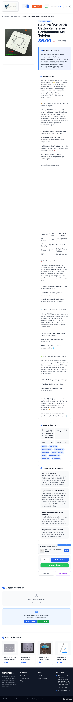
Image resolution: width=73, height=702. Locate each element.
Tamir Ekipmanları (15, 16)
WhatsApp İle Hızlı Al (56, 565)
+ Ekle (66, 550)
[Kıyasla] (65, 6)
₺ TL (47, 5)
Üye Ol (44, 621)
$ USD (46, 7)
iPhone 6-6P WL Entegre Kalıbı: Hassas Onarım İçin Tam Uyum (27, 658)
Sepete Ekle (61, 560)
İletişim (22, 681)
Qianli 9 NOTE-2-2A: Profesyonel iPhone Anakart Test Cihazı (10, 658)
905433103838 (63, 687)
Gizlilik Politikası (42, 678)
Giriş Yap (53, 6)
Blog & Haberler (24, 678)
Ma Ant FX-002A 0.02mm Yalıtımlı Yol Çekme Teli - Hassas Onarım (45, 658)
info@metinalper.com (64, 690)
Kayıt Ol (59, 6)
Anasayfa (6, 16)
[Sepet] (69, 6)
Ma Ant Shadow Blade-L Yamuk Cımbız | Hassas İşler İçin (62, 658)
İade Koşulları (42, 676)
